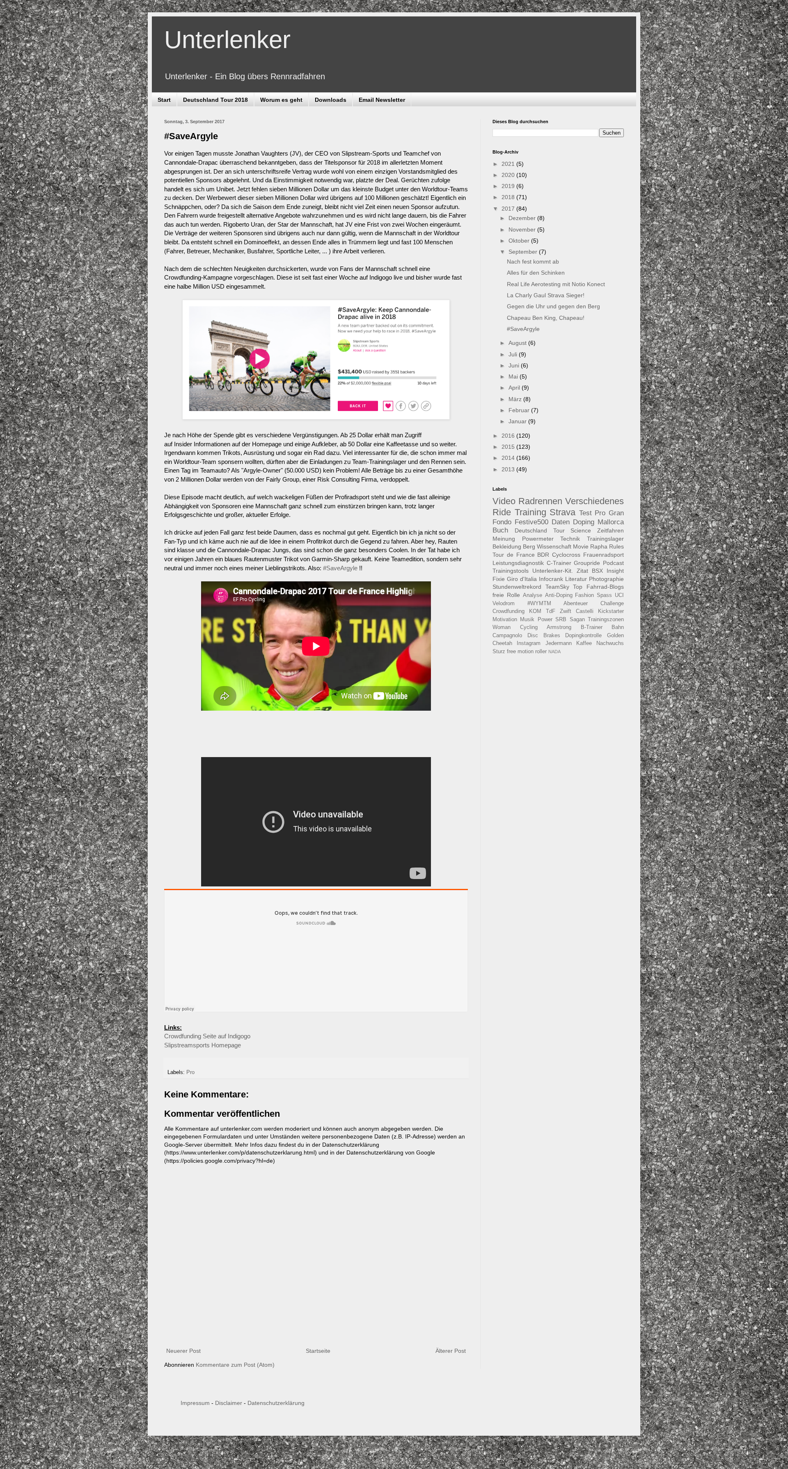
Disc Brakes (543, 635)
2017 (509, 208)
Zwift (565, 611)
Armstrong (559, 627)
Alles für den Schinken (536, 272)
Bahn (618, 627)
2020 (509, 175)
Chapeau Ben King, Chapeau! (545, 317)
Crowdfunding (508, 611)
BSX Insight (608, 570)
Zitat (582, 570)
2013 (509, 469)
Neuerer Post (183, 1350)
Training (530, 512)
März (516, 399)
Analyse (532, 595)
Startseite (318, 1350)
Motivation (504, 619)
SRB (560, 619)
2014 (509, 457)
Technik (570, 538)
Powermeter (538, 538)
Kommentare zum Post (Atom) (235, 1364)
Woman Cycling (515, 627)
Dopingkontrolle (583, 635)
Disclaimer (228, 1403)
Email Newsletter (382, 99)
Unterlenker (227, 39)
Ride (501, 512)
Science (580, 530)
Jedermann (558, 643)
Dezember (523, 218)
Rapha (598, 546)
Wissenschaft (554, 546)
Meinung (503, 538)
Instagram (529, 643)
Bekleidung (506, 546)
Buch (500, 530)
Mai (514, 376)
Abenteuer (576, 603)
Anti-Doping (559, 595)
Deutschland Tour (540, 530)
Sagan (577, 619)
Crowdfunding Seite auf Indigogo (207, 1036)
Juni (515, 365)
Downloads (330, 99)
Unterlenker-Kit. (552, 570)
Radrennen (540, 501)
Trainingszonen (606, 619)
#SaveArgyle (340, 568)
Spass (604, 595)
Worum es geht (281, 99)
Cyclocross (566, 554)
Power (545, 619)
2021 (509, 164)
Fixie (498, 579)
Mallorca (611, 522)
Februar (520, 410)
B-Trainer (591, 627)
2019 (509, 186)
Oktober (520, 240)
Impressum (195, 1403)
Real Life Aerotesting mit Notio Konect (556, 284)
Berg (529, 546)
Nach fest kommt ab (533, 261)
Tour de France (513, 554)
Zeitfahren (610, 530)
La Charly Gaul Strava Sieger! (545, 295)
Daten (561, 522)
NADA (554, 651)
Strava (562, 512)
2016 (509, 435)
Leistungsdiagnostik (518, 563)
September (524, 251)
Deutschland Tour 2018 (215, 99)
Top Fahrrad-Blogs (598, 586)
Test (585, 513)
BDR (543, 554)
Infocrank (551, 579)
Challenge (612, 603)
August (518, 343)
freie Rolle (506, 595)
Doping (583, 522)
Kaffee (584, 643)
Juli (514, 354)
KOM (535, 611)
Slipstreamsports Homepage (202, 1045)
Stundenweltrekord (516, 586)
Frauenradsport (603, 554)
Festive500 (531, 522)
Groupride (587, 563)
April (515, 387)
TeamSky (557, 586)
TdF (550, 611)
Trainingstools (510, 570)
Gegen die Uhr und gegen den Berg (553, 306)
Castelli (584, 611)
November (523, 229)
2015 (509, 446)
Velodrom (503, 603)
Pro (190, 1072)
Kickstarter (611, 611)
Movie (581, 546)
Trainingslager (605, 538)
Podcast (613, 563)
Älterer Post (450, 1350)
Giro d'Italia (522, 579)
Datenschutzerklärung (276, 1403)
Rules (616, 546)
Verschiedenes (594, 501)
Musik (527, 619)
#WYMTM (539, 603)
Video (503, 501)
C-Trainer (559, 563)
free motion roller (527, 651)
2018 (509, 197)
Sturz (498, 651)
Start (164, 99)
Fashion (584, 595)
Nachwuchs (610, 643)
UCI (619, 595)
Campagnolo (507, 635)
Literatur (576, 579)
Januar (518, 421)
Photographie (606, 579)
